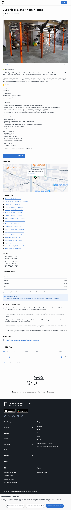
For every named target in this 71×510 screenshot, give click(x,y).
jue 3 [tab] (49, 351)
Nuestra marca (41, 440)
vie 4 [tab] (60, 351)
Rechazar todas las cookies (35, 506)
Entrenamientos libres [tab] (16, 363)
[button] (19, 427)
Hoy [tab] (4, 351)
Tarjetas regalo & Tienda (44, 443)
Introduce (9, 298)
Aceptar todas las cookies (55, 506)
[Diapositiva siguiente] (67, 65)
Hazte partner (8, 475)
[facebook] (5, 416)
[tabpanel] (35, 380)
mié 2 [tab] (37, 351)
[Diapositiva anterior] (64, 65)
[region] (35, 502)
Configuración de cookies (15, 506)
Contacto (40, 433)
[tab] (4, 64)
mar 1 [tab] (26, 351)
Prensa (39, 429)
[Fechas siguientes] (67, 352)
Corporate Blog (9, 479)
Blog (38, 436)
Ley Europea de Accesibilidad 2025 (47, 447)
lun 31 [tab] (14, 351)
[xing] (22, 416)
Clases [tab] (6, 363)
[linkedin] (18, 416)
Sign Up (64, 3)
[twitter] (9, 416)
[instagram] (13, 416)
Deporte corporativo (10, 472)
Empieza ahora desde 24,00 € (14, 156)
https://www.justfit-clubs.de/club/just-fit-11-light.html (22, 340)
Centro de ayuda (42, 472)
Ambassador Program (10, 482)
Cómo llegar (32, 173)
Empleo (39, 426)
